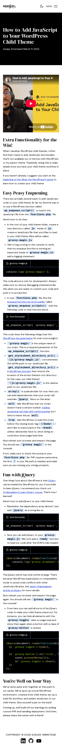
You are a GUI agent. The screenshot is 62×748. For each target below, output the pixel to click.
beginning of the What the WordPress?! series (28, 179)
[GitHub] (31, 740)
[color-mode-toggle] (41, 6)
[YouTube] (38, 740)
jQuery (52, 480)
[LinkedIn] (23, 740)
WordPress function (20, 371)
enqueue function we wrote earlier (26, 301)
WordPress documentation (18, 338)
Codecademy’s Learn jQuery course (22, 492)
